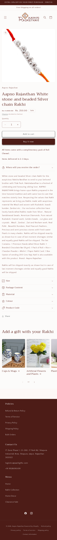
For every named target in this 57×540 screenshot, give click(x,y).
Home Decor (10, 496)
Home (7, 484)
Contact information (30, 534)
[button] (5, 17)
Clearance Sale (11, 502)
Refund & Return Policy (15, 411)
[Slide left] (23, 382)
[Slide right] (34, 382)
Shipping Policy (12, 429)
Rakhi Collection (12, 490)
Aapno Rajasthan (18, 526)
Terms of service (29, 530)
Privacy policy (16, 530)
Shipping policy (43, 530)
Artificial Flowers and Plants (36, 372)
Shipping (5, 114)
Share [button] (7, 316)
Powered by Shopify (31, 526)
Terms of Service (12, 417)
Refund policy (46, 526)
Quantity (5, 118)
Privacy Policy (11, 423)
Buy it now (28, 142)
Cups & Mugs (9, 371)
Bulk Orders (10, 435)
